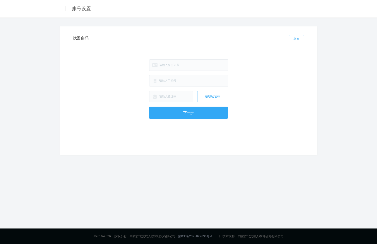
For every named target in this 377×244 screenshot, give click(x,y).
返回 (296, 38)
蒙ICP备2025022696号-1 (195, 236)
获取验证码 (212, 96)
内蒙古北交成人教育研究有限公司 (261, 236)
